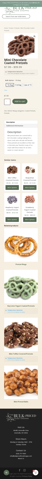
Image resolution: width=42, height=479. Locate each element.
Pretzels (17, 28)
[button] (34, 36)
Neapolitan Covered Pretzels (29, 179)
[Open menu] (6, 472)
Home (6, 28)
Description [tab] (10, 122)
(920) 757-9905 (21, 454)
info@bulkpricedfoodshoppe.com (21, 456)
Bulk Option (9, 80)
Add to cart (20, 101)
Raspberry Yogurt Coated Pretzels (12, 208)
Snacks (11, 28)
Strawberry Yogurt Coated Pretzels (29, 209)
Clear (5, 90)
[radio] (10, 84)
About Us (21, 458)
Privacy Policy (27, 476)
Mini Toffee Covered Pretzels (12, 179)
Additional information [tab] (14, 126)
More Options (12, 187)
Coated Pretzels (30, 111)
